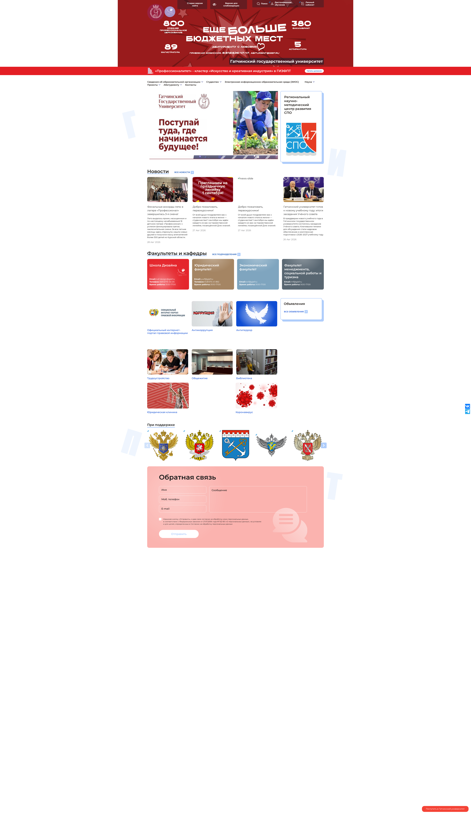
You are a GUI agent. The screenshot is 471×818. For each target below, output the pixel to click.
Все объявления (294, 312)
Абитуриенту (171, 85)
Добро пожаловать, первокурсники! (205, 208)
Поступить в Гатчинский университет (445, 809)
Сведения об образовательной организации (173, 82)
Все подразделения (224, 254)
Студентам (212, 82)
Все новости (182, 172)
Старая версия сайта (195, 4)
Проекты (152, 85)
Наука (308, 82)
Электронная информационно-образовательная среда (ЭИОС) (262, 82)
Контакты (190, 85)
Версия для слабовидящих (231, 4)
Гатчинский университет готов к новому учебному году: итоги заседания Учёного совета (303, 210)
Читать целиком (314, 71)
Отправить (179, 534)
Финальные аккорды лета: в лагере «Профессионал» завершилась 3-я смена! (165, 210)
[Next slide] (324, 446)
